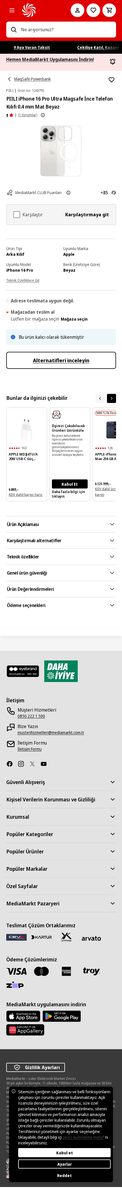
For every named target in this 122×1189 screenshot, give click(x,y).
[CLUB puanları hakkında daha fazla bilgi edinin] (68, 192)
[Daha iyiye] (61, 671)
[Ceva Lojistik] (16, 937)
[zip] (16, 985)
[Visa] (16, 971)
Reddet (64, 1175)
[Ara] (13, 29)
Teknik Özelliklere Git (22, 280)
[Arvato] (91, 938)
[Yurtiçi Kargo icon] (66, 937)
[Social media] (12, 763)
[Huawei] (25, 1030)
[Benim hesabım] (77, 10)
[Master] (41, 971)
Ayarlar (64, 1164)
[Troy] (91, 971)
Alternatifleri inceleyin (61, 360)
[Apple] (23, 1016)
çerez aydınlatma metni (82, 1137)
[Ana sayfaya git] (38, 10)
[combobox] (66, 30)
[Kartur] (41, 937)
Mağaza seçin (74, 319)
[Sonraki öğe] (111, 398)
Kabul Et (70, 484)
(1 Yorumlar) (27, 115)
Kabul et (64, 1152)
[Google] (62, 1016)
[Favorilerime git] (93, 10)
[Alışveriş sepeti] (109, 10)
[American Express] (66, 971)
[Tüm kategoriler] (12, 10)
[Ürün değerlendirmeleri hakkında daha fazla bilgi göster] (42, 115)
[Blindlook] (23, 671)
